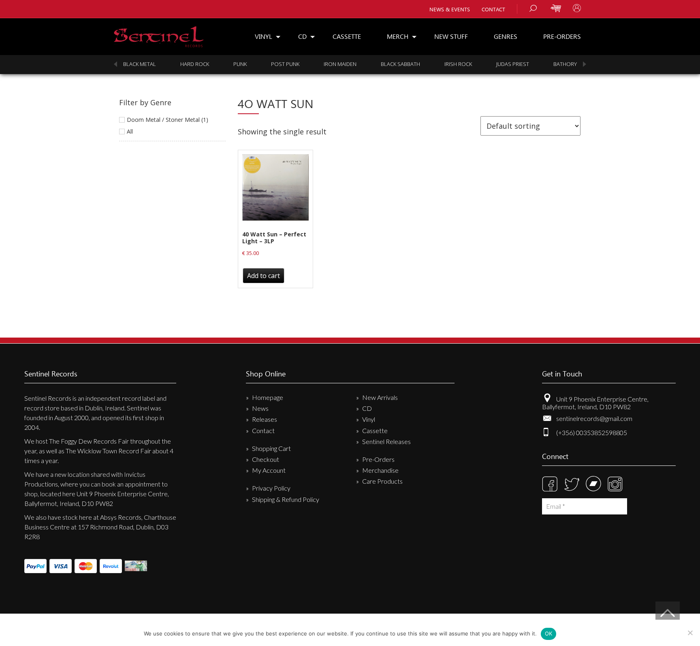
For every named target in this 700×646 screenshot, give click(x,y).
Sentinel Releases (386, 441)
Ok (549, 633)
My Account (269, 470)
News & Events (449, 9)
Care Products (382, 481)
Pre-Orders (562, 36)
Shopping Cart (271, 448)
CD (302, 36)
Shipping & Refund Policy (285, 499)
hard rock (194, 64)
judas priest (512, 64)
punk (240, 64)
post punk (285, 64)
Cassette (347, 36)
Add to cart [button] (263, 275)
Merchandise (380, 470)
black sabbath (400, 64)
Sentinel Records (158, 34)
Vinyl (263, 36)
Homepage (267, 397)
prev (115, 64)
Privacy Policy (271, 488)
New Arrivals (380, 397)
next (584, 64)
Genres (505, 36)
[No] (690, 633)
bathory (565, 64)
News (260, 408)
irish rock (458, 64)
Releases (264, 419)
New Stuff (451, 36)
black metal (139, 64)
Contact (493, 9)
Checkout (265, 459)
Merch (397, 36)
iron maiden (340, 64)
